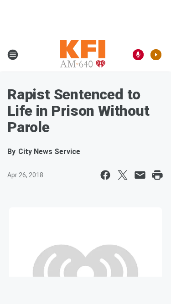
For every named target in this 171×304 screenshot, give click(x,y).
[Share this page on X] (122, 175)
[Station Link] (82, 54)
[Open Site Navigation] (12, 54)
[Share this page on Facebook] (105, 175)
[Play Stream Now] (155, 54)
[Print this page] (157, 175)
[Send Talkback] (138, 54)
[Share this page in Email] (140, 175)
